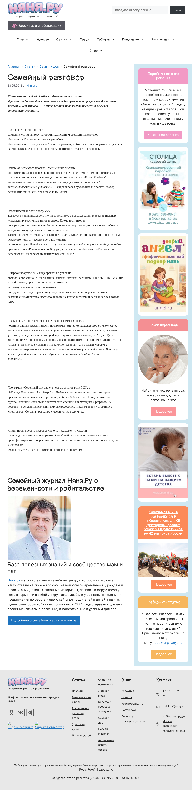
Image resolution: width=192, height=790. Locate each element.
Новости (43, 39)
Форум (84, 39)
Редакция (127, 690)
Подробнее (163, 411)
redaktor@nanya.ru (168, 643)
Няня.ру (14, 580)
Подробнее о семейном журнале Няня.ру (43, 620)
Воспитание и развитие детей (80, 713)
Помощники (130, 39)
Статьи (61, 39)
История (126, 697)
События (103, 39)
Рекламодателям (132, 703)
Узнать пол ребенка (163, 135)
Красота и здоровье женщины (104, 706)
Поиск (177, 9)
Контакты (165, 680)
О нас (93, 51)
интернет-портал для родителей (28, 688)
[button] (71, 39)
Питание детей (81, 735)
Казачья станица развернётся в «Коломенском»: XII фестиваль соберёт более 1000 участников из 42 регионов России (163, 523)
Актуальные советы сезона (106, 745)
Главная (23, 39)
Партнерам (128, 710)
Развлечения (160, 39)
